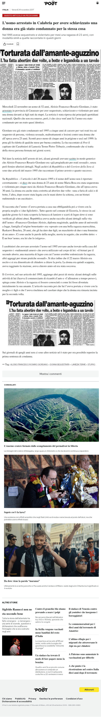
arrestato (7, 110)
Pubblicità (20, 698)
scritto (72, 158)
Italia (5, 10)
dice (24, 182)
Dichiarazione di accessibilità (17, 701)
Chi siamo (7, 698)
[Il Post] (50, 3)
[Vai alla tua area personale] (97, 3)
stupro (91, 364)
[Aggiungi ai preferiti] (18, 44)
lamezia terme (79, 364)
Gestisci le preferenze (51, 698)
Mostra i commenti (51, 374)
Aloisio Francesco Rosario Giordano (29, 364)
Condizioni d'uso (74, 698)
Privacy (32, 698)
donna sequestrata (59, 364)
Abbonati (89, 689)
